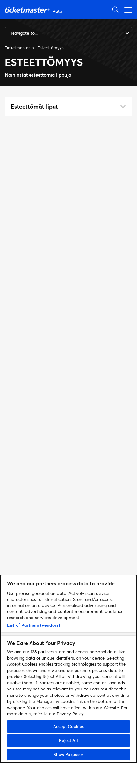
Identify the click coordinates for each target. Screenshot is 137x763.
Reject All (68, 740)
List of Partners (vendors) (33, 625)
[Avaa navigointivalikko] (126, 9)
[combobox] (68, 33)
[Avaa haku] (115, 9)
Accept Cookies (68, 726)
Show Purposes (69, 754)
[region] (68, 669)
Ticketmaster (17, 48)
